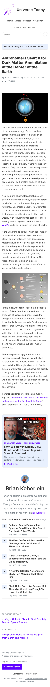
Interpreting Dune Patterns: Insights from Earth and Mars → (22, 636)
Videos (18, 21)
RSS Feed (32, 27)
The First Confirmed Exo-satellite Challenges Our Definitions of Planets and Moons (26, 543)
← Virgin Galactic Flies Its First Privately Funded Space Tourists (24, 621)
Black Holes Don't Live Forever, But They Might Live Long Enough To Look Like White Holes (27, 589)
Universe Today (31, 9)
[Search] (45, 34)
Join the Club (20, 27)
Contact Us (18, 674)
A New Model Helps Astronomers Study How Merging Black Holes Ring (26, 574)
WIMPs (5, 225)
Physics (11, 81)
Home (10, 21)
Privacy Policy (31, 674)
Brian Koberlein (11, 77)
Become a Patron (12, 667)
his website (38, 512)
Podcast (27, 21)
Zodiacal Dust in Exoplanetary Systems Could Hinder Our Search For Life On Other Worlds (27, 528)
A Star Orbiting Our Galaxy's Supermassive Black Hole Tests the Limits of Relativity (27, 558)
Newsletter (38, 21)
